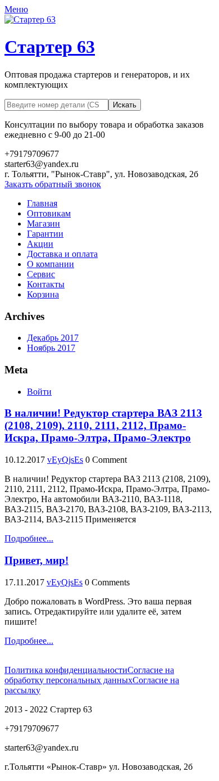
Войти (39, 391)
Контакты (46, 284)
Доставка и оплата (62, 254)
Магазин (43, 223)
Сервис (41, 274)
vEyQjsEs (65, 459)
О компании (50, 264)
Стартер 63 (49, 47)
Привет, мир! (36, 560)
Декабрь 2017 (53, 337)
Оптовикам (49, 213)
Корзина (43, 294)
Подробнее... (28, 538)
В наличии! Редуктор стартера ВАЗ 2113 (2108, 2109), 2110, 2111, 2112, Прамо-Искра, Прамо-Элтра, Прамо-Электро (103, 425)
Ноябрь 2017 (51, 348)
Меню (16, 9)
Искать (124, 105)
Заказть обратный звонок (52, 184)
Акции (40, 244)
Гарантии (45, 233)
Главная (42, 203)
